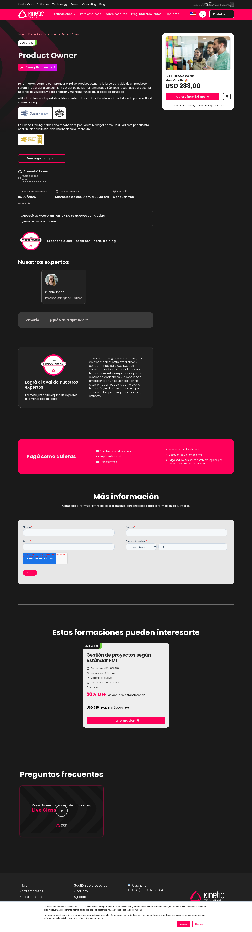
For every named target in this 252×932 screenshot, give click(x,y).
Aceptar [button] (183, 923)
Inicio (21, 34)
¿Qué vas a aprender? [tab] (68, 320)
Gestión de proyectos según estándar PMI (119, 658)
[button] (227, 96)
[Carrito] (202, 14)
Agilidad (52, 34)
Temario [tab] (31, 320)
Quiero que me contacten (38, 221)
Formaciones (35, 34)
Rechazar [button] (199, 923)
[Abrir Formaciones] (74, 14)
